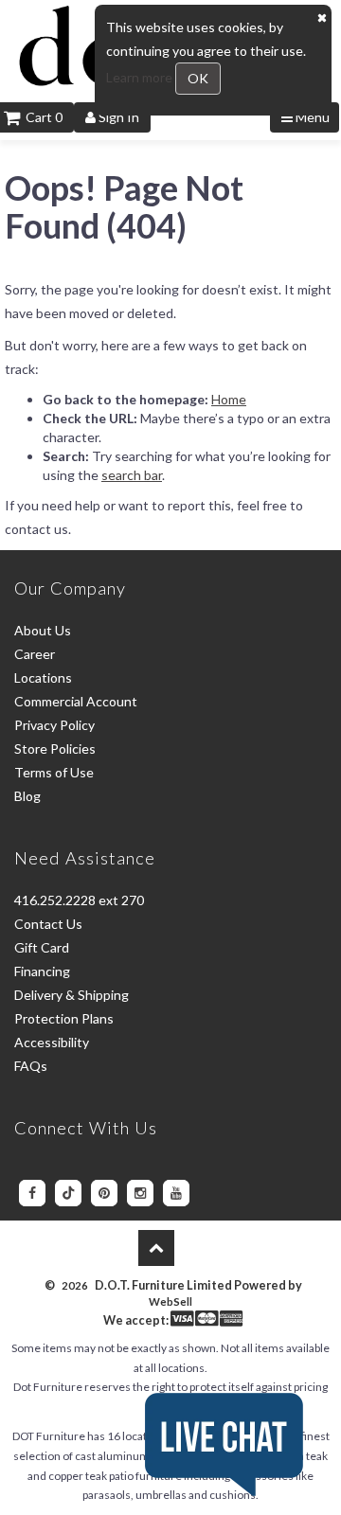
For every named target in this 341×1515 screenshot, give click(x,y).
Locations (43, 677)
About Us (42, 630)
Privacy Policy (54, 725)
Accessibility (51, 1042)
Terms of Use (54, 772)
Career (34, 654)
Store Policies (55, 748)
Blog (27, 796)
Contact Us (48, 924)
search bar (131, 475)
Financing (42, 971)
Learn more (140, 77)
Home (228, 399)
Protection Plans (64, 1018)
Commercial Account (75, 701)
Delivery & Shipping (71, 995)
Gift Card (41, 947)
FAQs (30, 1066)
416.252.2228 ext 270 (79, 900)
